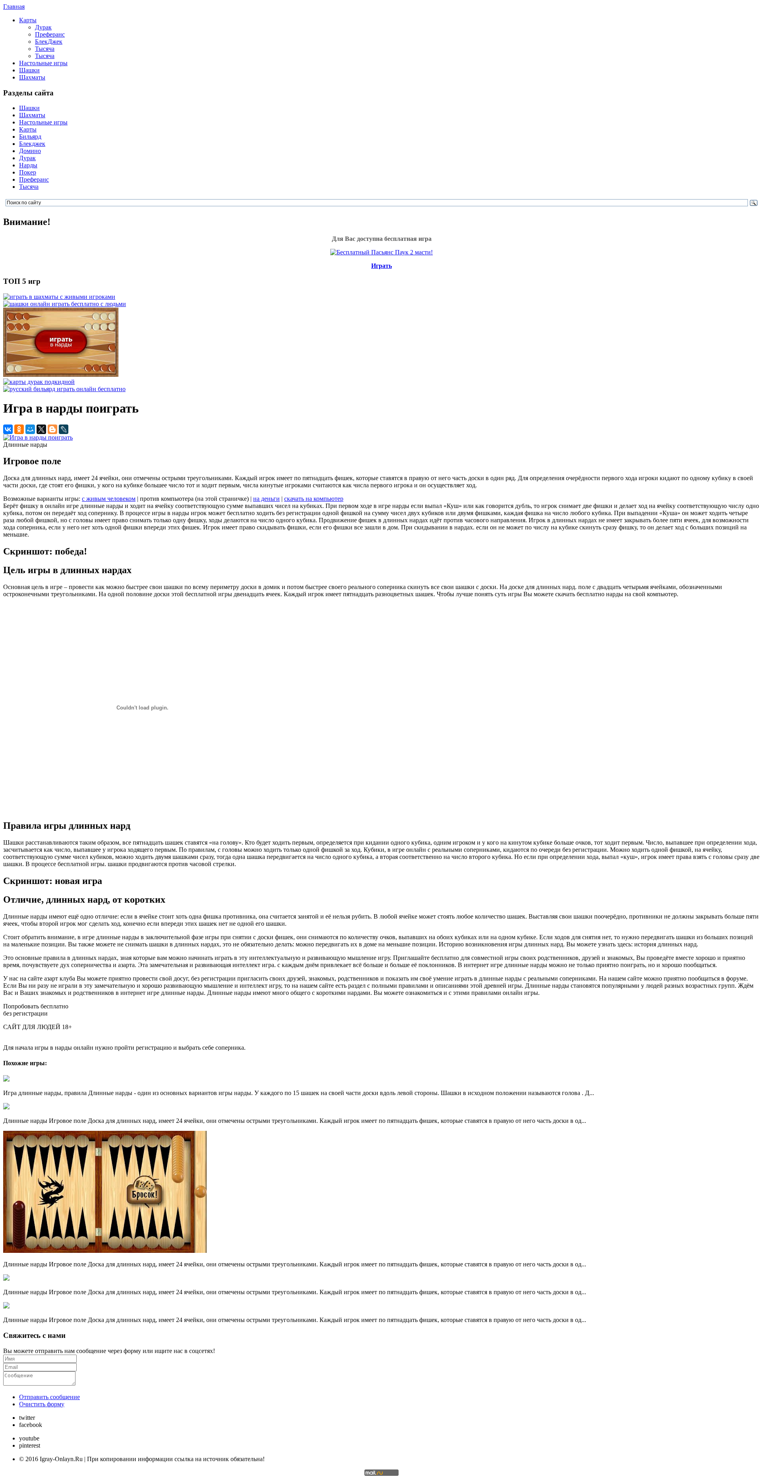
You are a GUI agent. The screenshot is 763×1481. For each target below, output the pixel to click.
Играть (381, 265)
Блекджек (32, 143)
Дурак (43, 27)
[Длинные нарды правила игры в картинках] (6, 1079)
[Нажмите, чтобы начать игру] (38, 437)
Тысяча (44, 48)
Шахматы (32, 77)
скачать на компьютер (313, 498)
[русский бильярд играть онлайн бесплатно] (64, 389)
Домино (30, 150)
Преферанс (50, 34)
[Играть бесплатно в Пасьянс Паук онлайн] (381, 252)
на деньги (266, 498)
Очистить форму (41, 1404)
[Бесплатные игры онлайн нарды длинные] (6, 1107)
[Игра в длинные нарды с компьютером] (6, 1278)
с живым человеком (109, 498)
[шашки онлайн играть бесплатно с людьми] (64, 303)
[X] (41, 429)
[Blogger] (52, 429)
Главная (14, 6)
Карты (28, 20)
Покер (27, 172)
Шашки (29, 70)
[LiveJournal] (63, 429)
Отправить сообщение (49, 1397)
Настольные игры (43, 63)
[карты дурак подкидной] (39, 381)
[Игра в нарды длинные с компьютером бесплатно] (105, 1250)
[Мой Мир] (30, 429)
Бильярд (30, 136)
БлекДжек (48, 41)
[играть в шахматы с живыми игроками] (59, 296)
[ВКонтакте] (8, 429)
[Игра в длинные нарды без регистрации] (6, 1306)
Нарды (28, 165)
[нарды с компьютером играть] (60, 374)
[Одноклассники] (19, 429)
